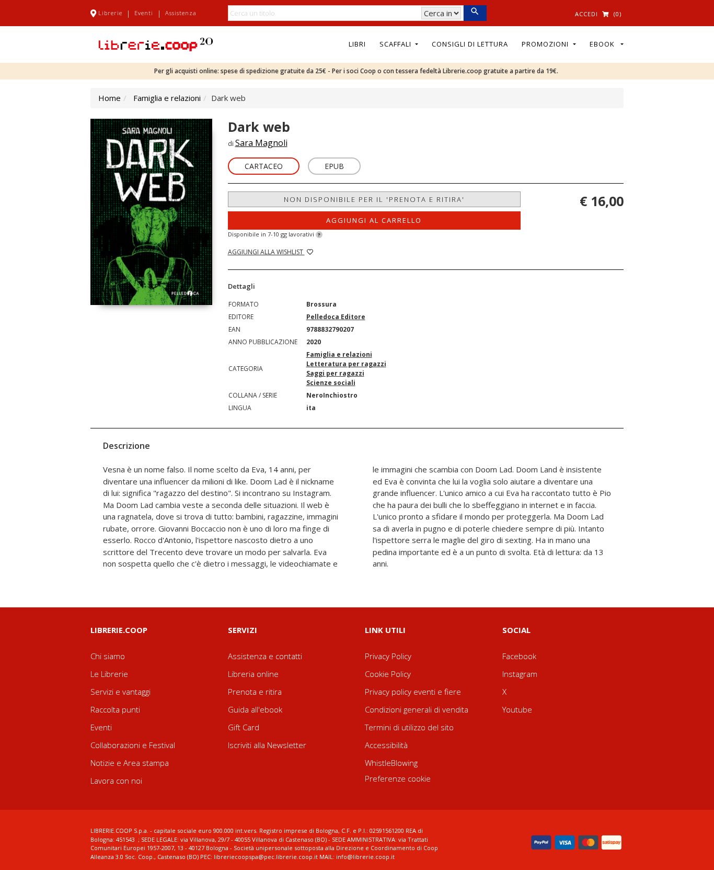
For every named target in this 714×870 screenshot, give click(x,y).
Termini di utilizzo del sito (409, 727)
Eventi (143, 13)
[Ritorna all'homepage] (155, 43)
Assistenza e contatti (265, 656)
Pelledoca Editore (335, 316)
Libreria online (253, 674)
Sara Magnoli (261, 143)
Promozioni (546, 44)
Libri (357, 44)
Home (109, 98)
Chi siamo (107, 656)
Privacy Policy (388, 656)
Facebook (519, 656)
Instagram (519, 674)
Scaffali (396, 44)
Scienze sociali (330, 382)
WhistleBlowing (391, 763)
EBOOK (604, 44)
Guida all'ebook (255, 709)
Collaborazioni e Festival (132, 745)
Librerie (110, 13)
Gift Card (243, 727)
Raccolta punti (115, 709)
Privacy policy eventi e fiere (413, 691)
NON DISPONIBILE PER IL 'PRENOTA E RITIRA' (374, 199)
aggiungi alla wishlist (266, 251)
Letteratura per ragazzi (346, 363)
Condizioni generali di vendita (416, 709)
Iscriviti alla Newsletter (267, 745)
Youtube (517, 709)
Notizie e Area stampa (129, 763)
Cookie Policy (388, 674)
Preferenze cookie (398, 778)
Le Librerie (109, 674)
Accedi (586, 14)
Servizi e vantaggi (120, 691)
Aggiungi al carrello (374, 220)
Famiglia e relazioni (167, 98)
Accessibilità (386, 745)
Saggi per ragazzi (335, 373)
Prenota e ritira (255, 691)
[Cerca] (475, 13)
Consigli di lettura (470, 44)
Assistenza (181, 13)
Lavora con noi (116, 780)
